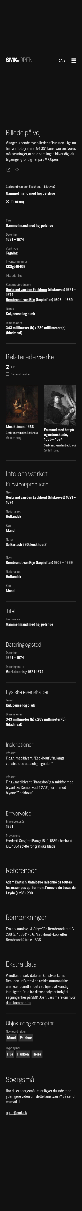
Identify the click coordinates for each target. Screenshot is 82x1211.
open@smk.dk (16, 1113)
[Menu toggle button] (73, 60)
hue (10, 1054)
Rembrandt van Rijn (20, 300)
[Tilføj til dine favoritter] (18, 169)
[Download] (9, 169)
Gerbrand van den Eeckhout (26, 289)
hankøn (23, 1054)
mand (11, 1038)
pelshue (26, 1038)
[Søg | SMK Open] (19, 61)
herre (37, 1054)
